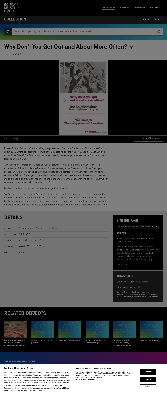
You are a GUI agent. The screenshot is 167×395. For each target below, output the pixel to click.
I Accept (148, 372)
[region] (83, 379)
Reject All (148, 379)
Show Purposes (148, 387)
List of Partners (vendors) (85, 380)
